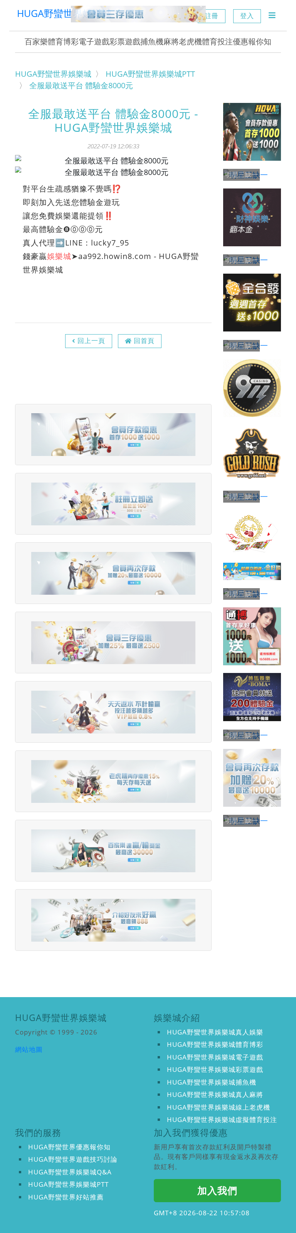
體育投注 (217, 41)
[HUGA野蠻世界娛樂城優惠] (138, 14)
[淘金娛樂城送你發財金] (252, 454)
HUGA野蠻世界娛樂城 (64, 13)
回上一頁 (91, 340)
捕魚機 (151, 41)
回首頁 (144, 340)
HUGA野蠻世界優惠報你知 (69, 1146)
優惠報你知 (252, 41)
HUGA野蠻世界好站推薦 (66, 1197)
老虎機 (190, 41)
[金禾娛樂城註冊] (252, 532)
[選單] (272, 15)
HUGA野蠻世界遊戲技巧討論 (73, 1159)
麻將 (171, 41)
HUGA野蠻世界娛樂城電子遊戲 (215, 1057)
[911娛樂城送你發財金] (252, 388)
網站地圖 (29, 1049)
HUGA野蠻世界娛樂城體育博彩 (215, 1044)
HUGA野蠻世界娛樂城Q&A (70, 1171)
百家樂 (36, 41)
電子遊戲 (94, 41)
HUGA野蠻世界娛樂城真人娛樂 (215, 1032)
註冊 (212, 15)
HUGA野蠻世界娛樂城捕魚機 (211, 1082)
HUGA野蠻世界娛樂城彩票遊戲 (215, 1069)
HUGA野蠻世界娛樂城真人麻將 (215, 1094)
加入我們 (217, 1190)
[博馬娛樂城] (252, 697)
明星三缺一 (241, 174)
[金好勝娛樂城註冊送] (252, 571)
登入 (247, 15)
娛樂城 (59, 256)
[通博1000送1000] (252, 636)
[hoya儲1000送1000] (252, 132)
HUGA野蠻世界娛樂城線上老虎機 (218, 1107)
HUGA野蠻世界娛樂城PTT (68, 1184)
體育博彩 (63, 41)
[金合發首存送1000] (252, 302)
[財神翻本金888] (252, 217)
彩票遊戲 (124, 41)
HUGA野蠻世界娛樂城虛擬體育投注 (222, 1119)
